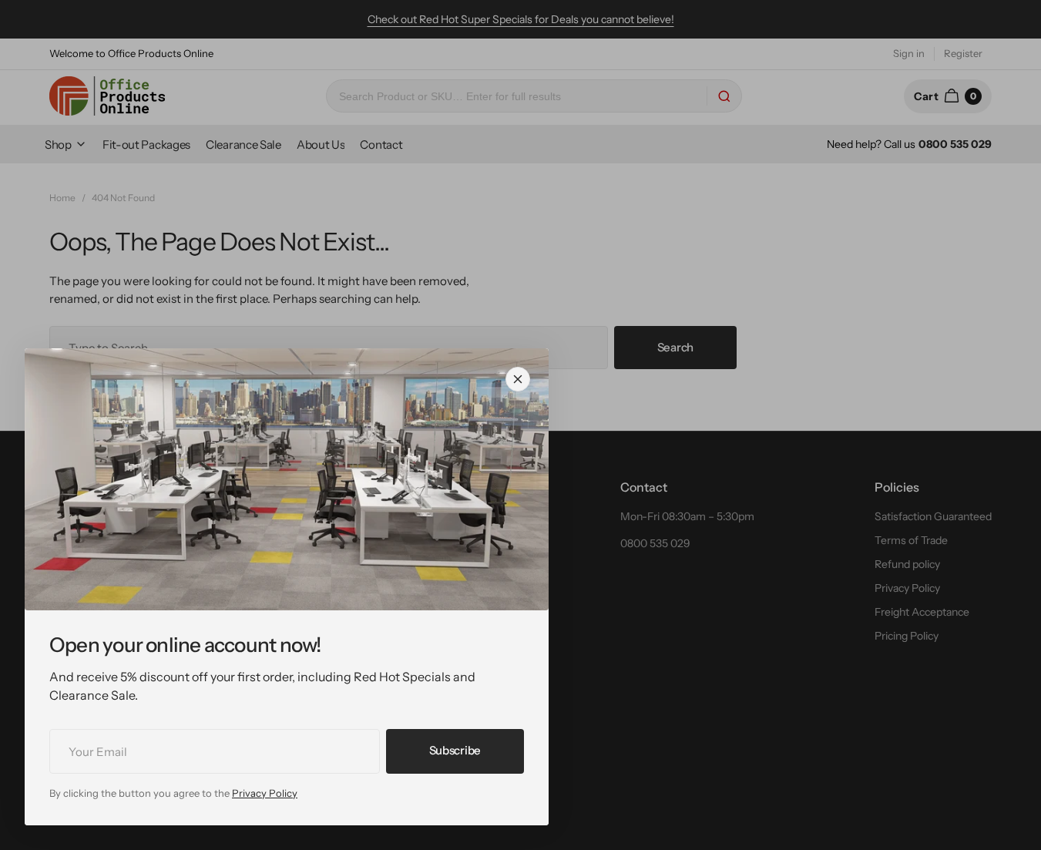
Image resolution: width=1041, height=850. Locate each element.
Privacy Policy (264, 793)
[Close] (517, 379)
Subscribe (455, 750)
